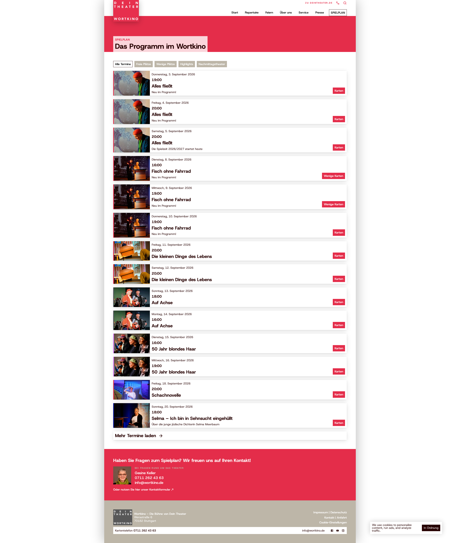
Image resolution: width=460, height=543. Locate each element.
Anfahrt (342, 517)
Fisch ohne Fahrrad (171, 171)
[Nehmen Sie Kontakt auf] (338, 3)
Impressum (320, 512)
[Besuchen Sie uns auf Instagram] (343, 530)
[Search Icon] (345, 3)
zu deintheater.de (318, 2)
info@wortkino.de (149, 482)
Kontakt (329, 517)
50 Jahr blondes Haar (174, 349)
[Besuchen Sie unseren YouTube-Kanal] (337, 530)
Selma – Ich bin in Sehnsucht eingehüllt (192, 418)
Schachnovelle (166, 395)
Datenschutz (338, 512)
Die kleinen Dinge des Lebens (182, 256)
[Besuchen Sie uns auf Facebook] (332, 530)
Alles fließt (162, 86)
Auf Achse (162, 303)
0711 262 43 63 (149, 477)
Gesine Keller (145, 473)
